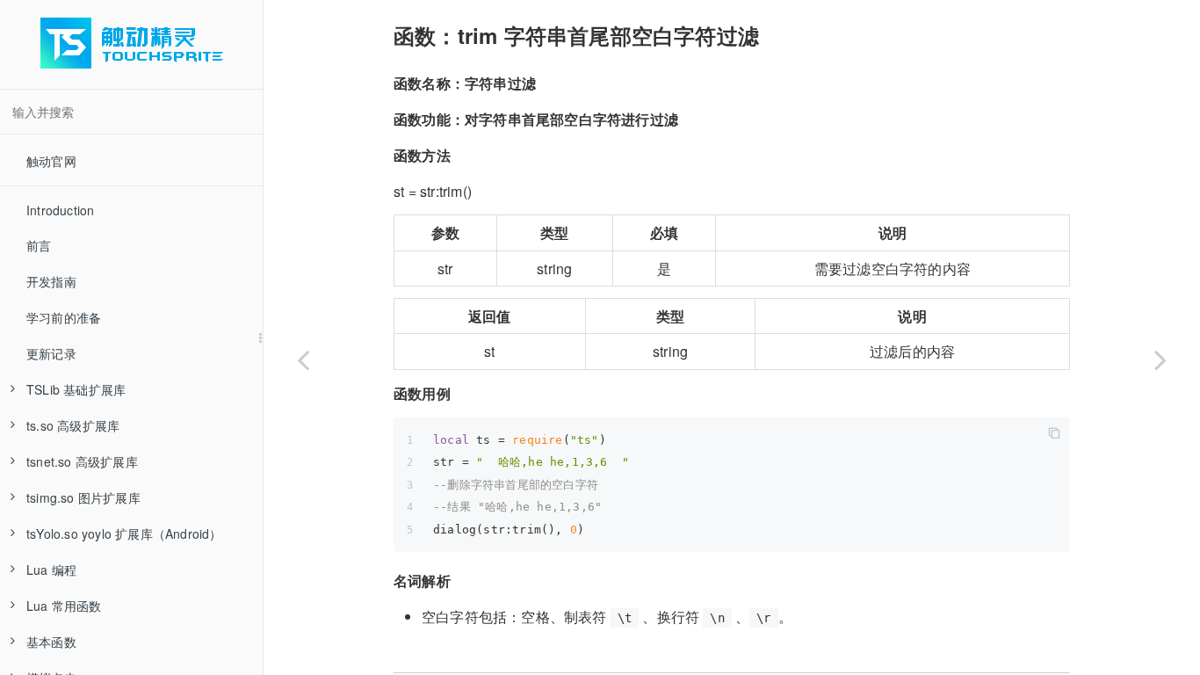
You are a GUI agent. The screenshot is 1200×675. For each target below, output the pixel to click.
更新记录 (51, 353)
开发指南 (51, 281)
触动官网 (51, 161)
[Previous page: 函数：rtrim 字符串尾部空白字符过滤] (303, 359)
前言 (38, 245)
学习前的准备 (63, 317)
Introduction (60, 210)
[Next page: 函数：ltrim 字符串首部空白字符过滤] (1160, 359)
